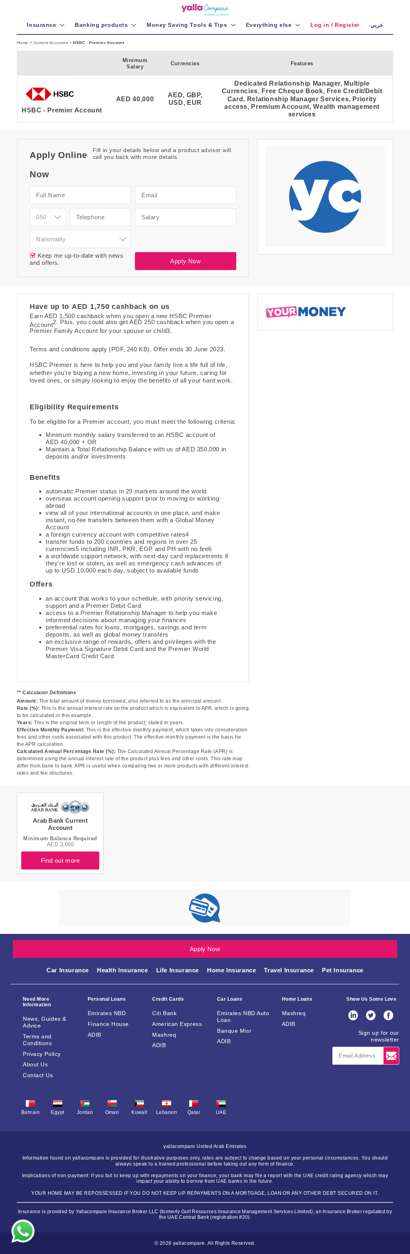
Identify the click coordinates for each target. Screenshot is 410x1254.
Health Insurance (122, 970)
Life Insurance (177, 970)
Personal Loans (107, 999)
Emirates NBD (107, 1013)
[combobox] (48, 217)
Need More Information (37, 1002)
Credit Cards (168, 999)
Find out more (60, 860)
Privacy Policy (42, 1054)
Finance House (108, 1024)
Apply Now (185, 261)
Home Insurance (231, 970)
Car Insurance (67, 970)
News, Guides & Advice (44, 1022)
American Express (177, 1024)
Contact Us (38, 1075)
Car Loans (229, 999)
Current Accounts (51, 42)
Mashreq (164, 1035)
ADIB (94, 1035)
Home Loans (297, 999)
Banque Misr (234, 1031)
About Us (35, 1064)
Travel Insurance (289, 970)
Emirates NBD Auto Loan (243, 1016)
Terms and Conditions (37, 1039)
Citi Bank (164, 1013)
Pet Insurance (343, 970)
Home (23, 42)
